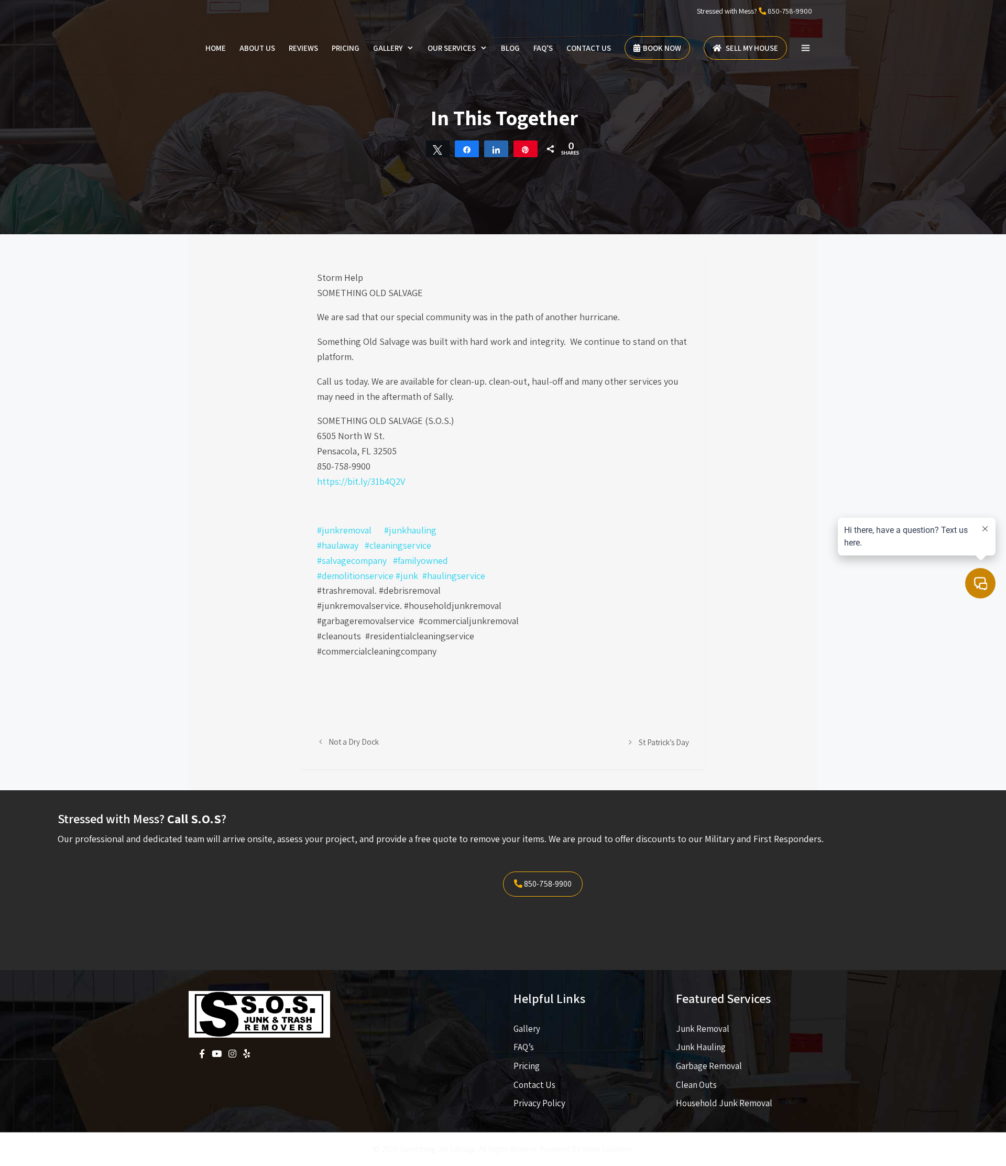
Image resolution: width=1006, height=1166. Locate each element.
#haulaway (337, 545)
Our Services (452, 48)
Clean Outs (696, 1085)
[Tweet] (438, 149)
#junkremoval (344, 530)
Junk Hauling (701, 1047)
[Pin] (525, 149)
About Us (257, 48)
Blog (510, 48)
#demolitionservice (355, 576)
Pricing (345, 48)
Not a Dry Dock (354, 741)
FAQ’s (543, 48)
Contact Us (588, 48)
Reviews (303, 48)
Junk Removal (702, 1028)
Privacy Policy (539, 1103)
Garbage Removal (709, 1066)
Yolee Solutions (607, 1149)
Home (215, 48)
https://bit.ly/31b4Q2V (361, 481)
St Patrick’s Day (664, 742)
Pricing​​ (526, 1066)
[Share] (466, 149)
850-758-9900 (790, 11)
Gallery (387, 48)
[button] (805, 48)
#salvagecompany (352, 560)
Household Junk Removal (724, 1103)
